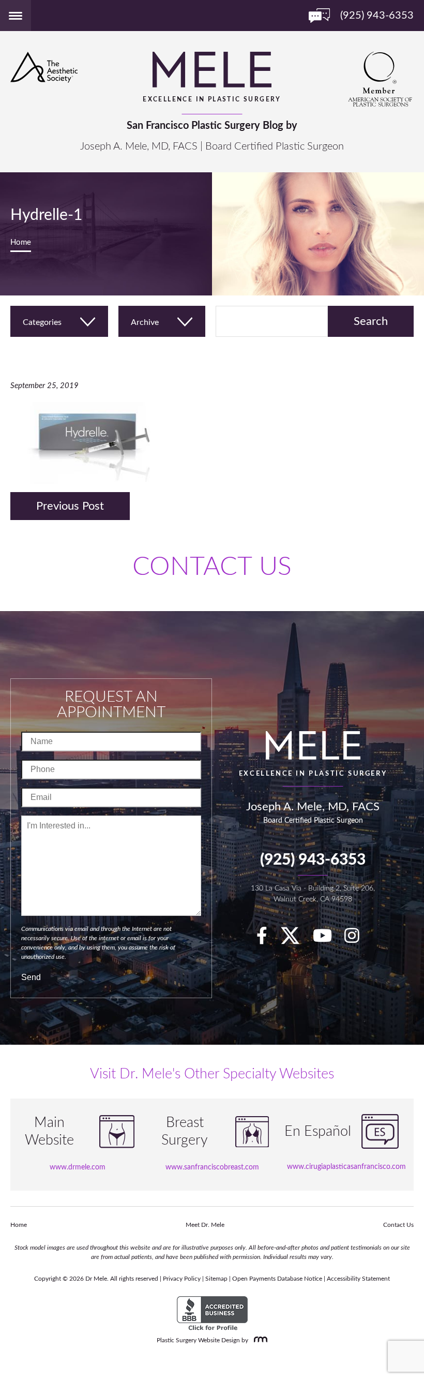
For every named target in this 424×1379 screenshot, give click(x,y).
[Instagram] (357, 939)
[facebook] (267, 939)
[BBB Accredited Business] (212, 1314)
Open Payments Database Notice (277, 1279)
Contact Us (398, 1225)
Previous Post (70, 506)
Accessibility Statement (358, 1279)
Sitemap (216, 1279)
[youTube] (327, 939)
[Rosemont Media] (258, 1340)
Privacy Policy (182, 1279)
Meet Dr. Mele (205, 1225)
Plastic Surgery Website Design (198, 1340)
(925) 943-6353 (313, 860)
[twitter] (295, 939)
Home (20, 242)
